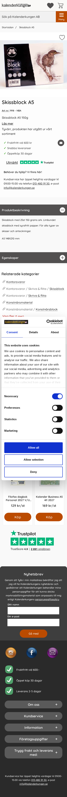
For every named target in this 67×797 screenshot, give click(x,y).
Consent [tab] (12, 332)
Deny (33, 471)
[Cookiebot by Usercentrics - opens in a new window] (47, 322)
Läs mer (7, 123)
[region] (33, 210)
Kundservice (33, 716)
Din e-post (13, 616)
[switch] (57, 408)
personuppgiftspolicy (47, 599)
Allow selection (34, 459)
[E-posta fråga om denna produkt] (61, 143)
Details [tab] (33, 332)
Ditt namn (13, 604)
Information (33, 728)
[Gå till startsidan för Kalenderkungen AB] (16, 5)
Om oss (33, 705)
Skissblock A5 (26, 27)
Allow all (33, 447)
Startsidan (7, 27)
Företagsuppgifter (33, 739)
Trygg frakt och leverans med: (33, 753)
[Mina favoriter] (50, 5)
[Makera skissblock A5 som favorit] (61, 38)
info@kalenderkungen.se (19, 188)
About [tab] (55, 332)
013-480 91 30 (41, 183)
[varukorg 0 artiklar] (61, 5)
